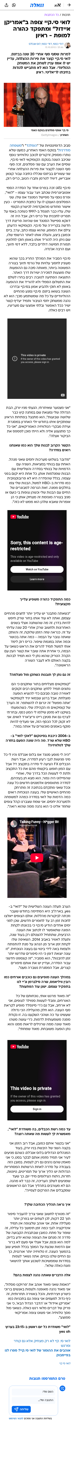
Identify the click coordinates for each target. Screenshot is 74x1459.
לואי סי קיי (64, 1363)
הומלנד (31, 146)
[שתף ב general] (6, 5)
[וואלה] (37, 5)
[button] (58, 5)
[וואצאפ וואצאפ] (14, 5)
